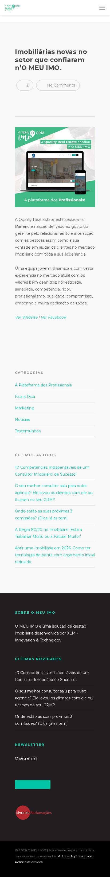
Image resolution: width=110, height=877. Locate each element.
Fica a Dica (25, 396)
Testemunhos (28, 431)
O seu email (26, 758)
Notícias (22, 419)
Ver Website (26, 317)
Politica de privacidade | (75, 856)
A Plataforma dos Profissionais (43, 385)
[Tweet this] (30, 98)
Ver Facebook (53, 317)
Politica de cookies (28, 862)
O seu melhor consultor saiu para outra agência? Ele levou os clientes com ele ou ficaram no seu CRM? (54, 492)
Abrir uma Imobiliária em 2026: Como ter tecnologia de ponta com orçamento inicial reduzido (55, 555)
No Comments (60, 85)
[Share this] (21, 98)
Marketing (24, 408)
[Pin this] (58, 98)
